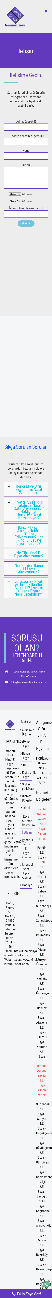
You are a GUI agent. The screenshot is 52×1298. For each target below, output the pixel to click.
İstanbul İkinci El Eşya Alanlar (26, 848)
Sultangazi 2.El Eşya (43, 1109)
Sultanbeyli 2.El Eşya (43, 910)
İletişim (26, 832)
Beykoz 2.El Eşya (42, 1012)
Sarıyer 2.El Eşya (42, 1123)
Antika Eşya (26, 743)
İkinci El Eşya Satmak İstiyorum (26, 816)
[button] (26, 489)
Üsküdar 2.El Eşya (41, 969)
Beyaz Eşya (26, 755)
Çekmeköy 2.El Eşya (43, 940)
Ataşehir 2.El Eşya (41, 1027)
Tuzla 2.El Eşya (41, 867)
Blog (26, 765)
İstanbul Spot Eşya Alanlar (26, 870)
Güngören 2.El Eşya (42, 1167)
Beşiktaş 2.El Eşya (42, 1288)
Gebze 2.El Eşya (42, 896)
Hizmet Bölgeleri (26, 798)
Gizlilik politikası (26, 786)
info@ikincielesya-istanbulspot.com (21, 953)
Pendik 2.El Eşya (41, 852)
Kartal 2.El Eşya (42, 881)
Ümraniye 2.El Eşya (42, 998)
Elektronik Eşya (26, 774)
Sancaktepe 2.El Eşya (44, 925)
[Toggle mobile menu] (46, 11)
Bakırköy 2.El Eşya (42, 1259)
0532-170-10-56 (10, 942)
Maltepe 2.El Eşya (42, 1051)
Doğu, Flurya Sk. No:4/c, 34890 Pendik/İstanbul (10, 916)
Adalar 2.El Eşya (42, 954)
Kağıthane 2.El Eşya (43, 1216)
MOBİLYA (42, 758)
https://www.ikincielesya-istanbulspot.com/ (25, 961)
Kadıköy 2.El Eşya (42, 983)
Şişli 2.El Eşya (42, 1186)
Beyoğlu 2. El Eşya (42, 1201)
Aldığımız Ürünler (26, 732)
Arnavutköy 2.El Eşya (43, 1230)
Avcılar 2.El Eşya (41, 1245)
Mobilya (26, 885)
